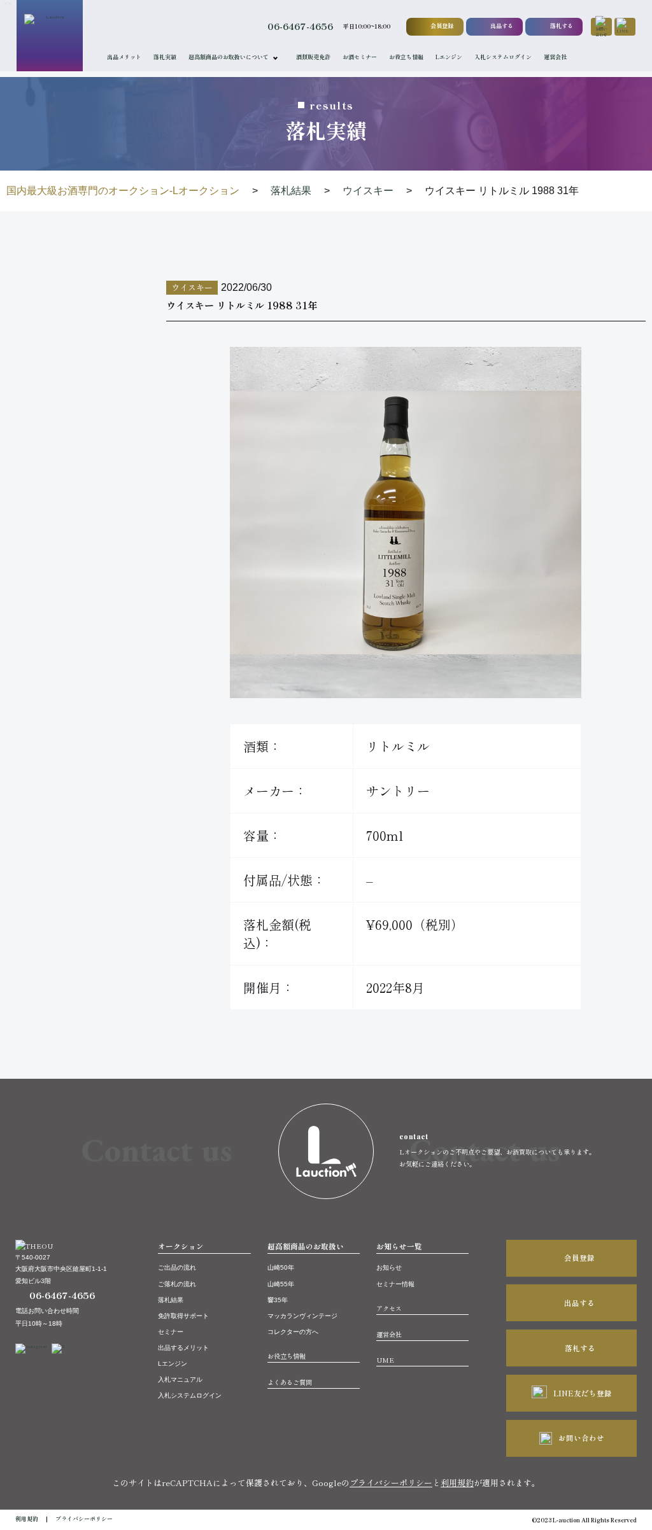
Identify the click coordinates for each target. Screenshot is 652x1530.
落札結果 (170, 1299)
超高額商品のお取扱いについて (228, 57)
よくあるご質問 (289, 1382)
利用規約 (457, 1483)
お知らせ (389, 1267)
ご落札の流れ (177, 1284)
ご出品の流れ (177, 1267)
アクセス (389, 1308)
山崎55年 (280, 1284)
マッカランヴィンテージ (302, 1315)
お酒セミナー (360, 57)
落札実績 (164, 57)
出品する (501, 26)
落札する (561, 26)
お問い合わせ (581, 1438)
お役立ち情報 (406, 57)
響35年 (277, 1299)
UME (385, 1360)
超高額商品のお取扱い (305, 1246)
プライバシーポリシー (391, 1483)
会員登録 (441, 26)
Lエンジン (449, 57)
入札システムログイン (503, 57)
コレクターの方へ (292, 1331)
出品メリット (124, 57)
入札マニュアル (180, 1379)
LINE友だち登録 (582, 1393)
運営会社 (555, 57)
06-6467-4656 (300, 26)
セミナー (170, 1331)
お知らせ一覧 (399, 1246)
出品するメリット (183, 1347)
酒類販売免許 (313, 57)
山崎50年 (280, 1267)
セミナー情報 (395, 1284)
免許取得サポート (183, 1315)
